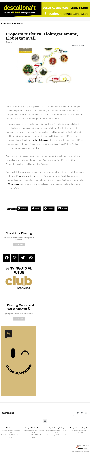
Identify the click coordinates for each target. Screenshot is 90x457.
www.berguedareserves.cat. (31, 176)
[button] (22, 208)
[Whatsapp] (31, 258)
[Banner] (45, 9)
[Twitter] (23, 258)
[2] (18, 360)
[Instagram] (15, 258)
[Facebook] (6, 258)
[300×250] (18, 278)
